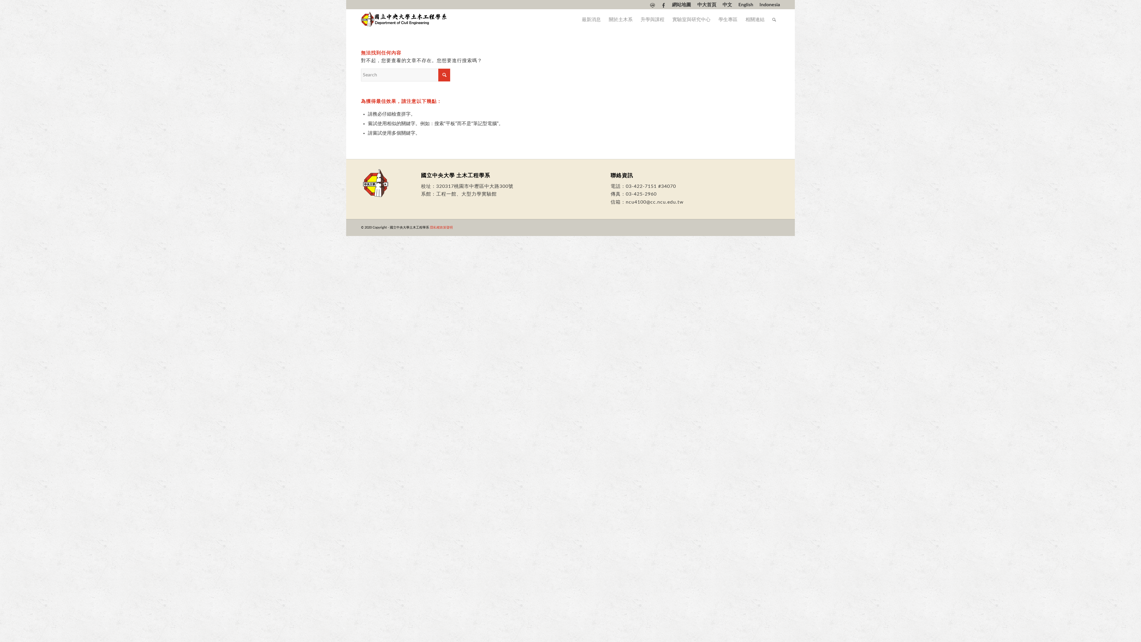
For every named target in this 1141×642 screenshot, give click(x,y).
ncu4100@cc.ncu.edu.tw (655, 202)
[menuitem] (652, 5)
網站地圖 (681, 4)
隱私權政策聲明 (441, 227)
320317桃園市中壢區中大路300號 (474, 186)
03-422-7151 (641, 186)
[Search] (774, 19)
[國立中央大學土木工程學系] (404, 19)
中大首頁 (706, 4)
